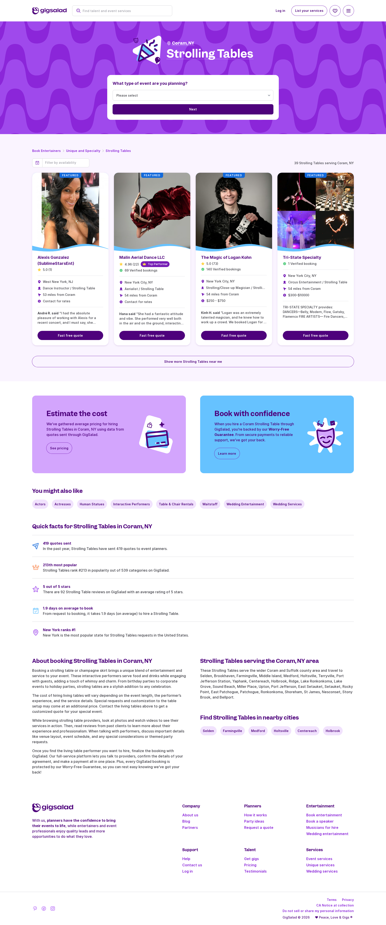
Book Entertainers (46, 151)
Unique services (320, 865)
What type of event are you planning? (150, 83)
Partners (190, 827)
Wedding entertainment (327, 834)
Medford (258, 731)
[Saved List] (335, 10)
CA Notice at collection (335, 905)
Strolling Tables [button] (210, 54)
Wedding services (322, 871)
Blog (186, 821)
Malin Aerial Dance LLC (142, 257)
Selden (208, 731)
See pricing (59, 448)
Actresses (63, 504)
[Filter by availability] (65, 163)
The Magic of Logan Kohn (226, 257)
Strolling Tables (118, 151)
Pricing (250, 865)
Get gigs (251, 859)
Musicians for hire (322, 827)
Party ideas (254, 821)
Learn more (227, 453)
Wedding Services (287, 504)
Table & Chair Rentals (176, 504)
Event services (319, 859)
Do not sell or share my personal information (318, 911)
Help (186, 859)
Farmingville (232, 731)
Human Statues (92, 504)
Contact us (192, 865)
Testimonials (255, 871)
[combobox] (124, 11)
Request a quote (258, 827)
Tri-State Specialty (302, 257)
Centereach (307, 731)
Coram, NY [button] (183, 43)
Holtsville (281, 731)
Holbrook (333, 731)
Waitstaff (210, 504)
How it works (255, 815)
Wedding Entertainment (245, 504)
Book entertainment (324, 815)
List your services (309, 10)
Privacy (348, 900)
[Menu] (348, 10)
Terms (332, 900)
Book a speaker (320, 821)
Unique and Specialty (83, 151)
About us (190, 815)
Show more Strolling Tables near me (193, 361)
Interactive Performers (131, 504)
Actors (40, 504)
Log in (280, 10)
